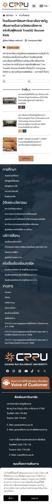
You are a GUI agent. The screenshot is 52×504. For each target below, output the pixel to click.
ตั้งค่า (11, 498)
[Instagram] (13, 371)
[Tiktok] (32, 371)
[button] (34, 5)
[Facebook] (7, 371)
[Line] (20, 371)
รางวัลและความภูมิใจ (13, 48)
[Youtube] (26, 371)
